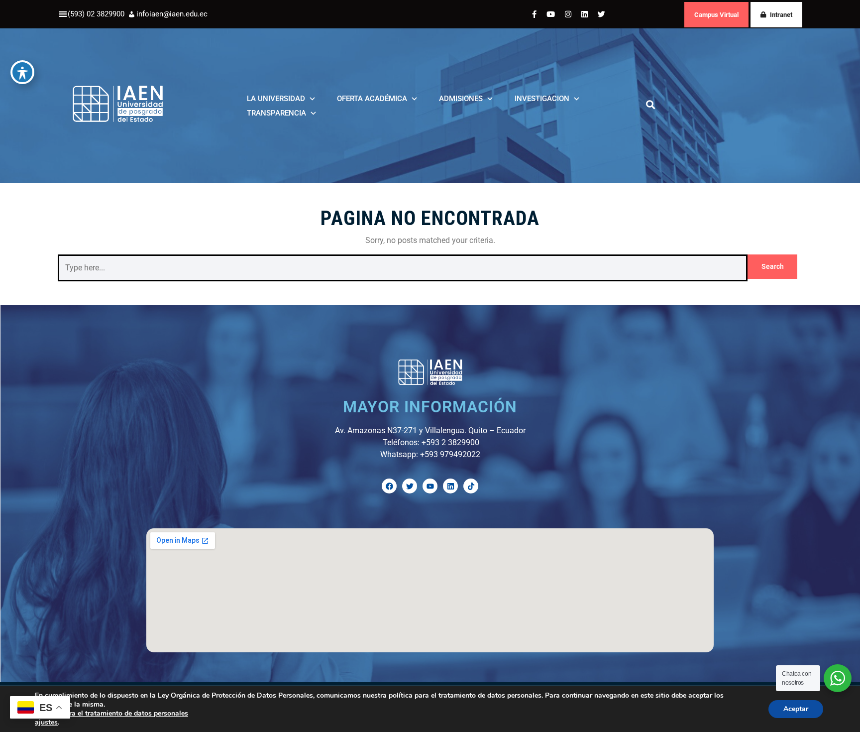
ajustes (46, 722)
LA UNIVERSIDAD (276, 98)
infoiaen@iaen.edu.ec (172, 13)
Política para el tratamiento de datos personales (111, 713)
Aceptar (795, 709)
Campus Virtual (716, 14)
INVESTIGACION (542, 98)
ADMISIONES (461, 98)
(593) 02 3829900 (96, 13)
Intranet (781, 14)
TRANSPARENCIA (276, 113)
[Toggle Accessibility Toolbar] (22, 72)
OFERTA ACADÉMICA (372, 98)
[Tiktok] (470, 486)
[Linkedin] (450, 486)
